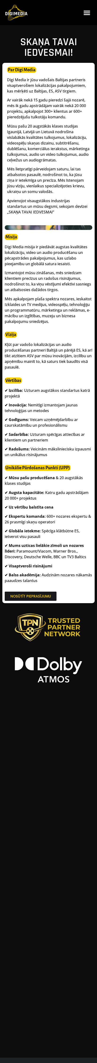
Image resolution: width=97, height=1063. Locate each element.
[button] (87, 12)
